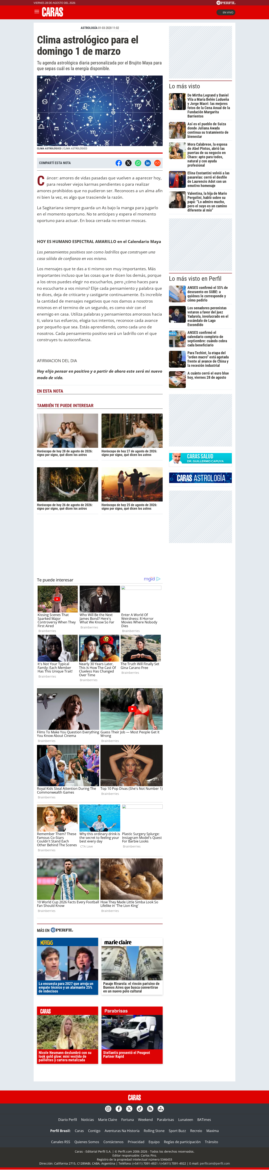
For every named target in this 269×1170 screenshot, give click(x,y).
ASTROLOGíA (89, 28)
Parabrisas (165, 1119)
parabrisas (132, 1012)
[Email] (157, 163)
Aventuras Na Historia (122, 1130)
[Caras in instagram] (108, 1109)
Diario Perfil (67, 1119)
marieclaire (132, 943)
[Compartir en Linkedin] (148, 163)
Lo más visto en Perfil (195, 278)
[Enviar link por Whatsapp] (138, 163)
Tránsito (211, 1142)
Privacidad (136, 1142)
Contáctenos (113, 1142)
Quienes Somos (86, 1142)
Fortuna (127, 1119)
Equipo (154, 1142)
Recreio (196, 1130)
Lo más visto (184, 86)
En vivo (228, 12)
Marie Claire (107, 1119)
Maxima (212, 1130)
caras (67, 1012)
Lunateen (185, 1119)
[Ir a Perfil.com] (225, 3)
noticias (67, 943)
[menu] (37, 12)
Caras (79, 1130)
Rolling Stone (154, 1130)
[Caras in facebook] (119, 1109)
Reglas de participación (182, 1142)
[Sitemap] (161, 1109)
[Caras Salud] (200, 462)
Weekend (145, 1119)
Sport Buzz (177, 1130)
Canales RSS (60, 1142)
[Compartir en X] (128, 163)
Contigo (94, 1130)
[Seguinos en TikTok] (140, 1109)
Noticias (87, 1119)
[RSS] (150, 1109)
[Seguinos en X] (129, 1109)
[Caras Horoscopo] (200, 481)
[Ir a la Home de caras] (52, 15)
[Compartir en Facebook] (119, 163)
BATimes (204, 1119)
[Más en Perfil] (62, 930)
